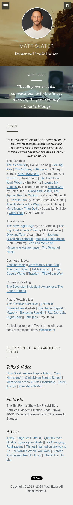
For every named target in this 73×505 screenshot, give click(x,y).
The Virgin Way (52, 273)
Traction (33, 273)
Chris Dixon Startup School (43, 377)
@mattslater (47, 330)
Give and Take (16, 234)
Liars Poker (30, 230)
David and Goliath (40, 191)
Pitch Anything (41, 269)
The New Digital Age (20, 226)
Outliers (33, 195)
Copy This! (16, 212)
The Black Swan (18, 269)
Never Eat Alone (28, 173)
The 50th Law (18, 200)
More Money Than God (22, 208)
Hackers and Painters (50, 238)
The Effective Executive (22, 304)
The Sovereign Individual (23, 286)
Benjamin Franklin (32, 312)
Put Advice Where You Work (31, 451)
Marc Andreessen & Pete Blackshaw (31, 382)
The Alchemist (16, 165)
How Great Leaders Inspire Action (29, 373)
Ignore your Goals (30, 442)
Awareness (48, 286)
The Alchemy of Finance (31, 169)
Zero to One (55, 186)
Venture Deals (16, 264)
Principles (31, 317)
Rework (12, 178)
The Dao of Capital (50, 308)
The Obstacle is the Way (23, 204)
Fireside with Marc (31, 386)
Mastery (12, 312)
